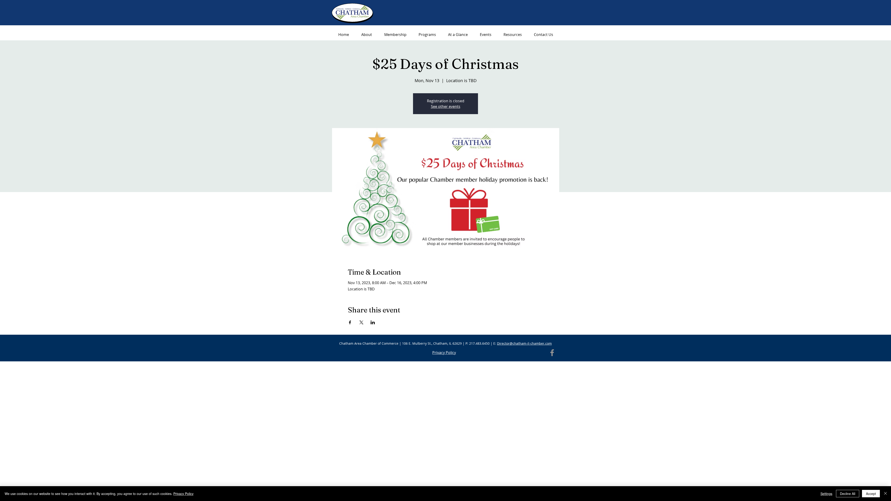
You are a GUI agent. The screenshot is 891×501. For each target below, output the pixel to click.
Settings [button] (826, 493)
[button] (512, 34)
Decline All (847, 493)
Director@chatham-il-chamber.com (524, 343)
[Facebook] (552, 352)
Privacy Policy (183, 493)
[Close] (885, 493)
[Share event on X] (361, 322)
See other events (445, 106)
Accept (871, 493)
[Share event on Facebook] (350, 322)
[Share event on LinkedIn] (373, 322)
